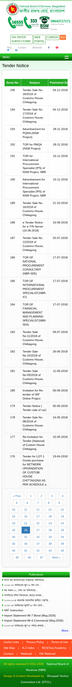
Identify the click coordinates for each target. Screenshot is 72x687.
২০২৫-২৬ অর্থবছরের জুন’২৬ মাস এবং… (23, 585)
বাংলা (63, 37)
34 (62, 537)
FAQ (9, 47)
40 (13, 550)
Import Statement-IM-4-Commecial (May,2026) (33, 620)
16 (25, 516)
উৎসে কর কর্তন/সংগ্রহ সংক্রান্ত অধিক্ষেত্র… (25, 580)
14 (62, 509)
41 (25, 550)
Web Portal (39, 39)
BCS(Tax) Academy (54, 647)
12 (37, 509)
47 (41, 557)
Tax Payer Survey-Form (20, 39)
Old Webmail (47, 653)
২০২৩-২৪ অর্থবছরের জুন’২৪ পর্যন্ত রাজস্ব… (25, 625)
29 (62, 530)
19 (62, 516)
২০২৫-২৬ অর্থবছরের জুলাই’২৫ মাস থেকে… (24, 605)
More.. (66, 630)
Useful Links (11, 642)
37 (38, 543)
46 (29, 557)
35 (13, 543)
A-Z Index (28, 647)
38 (50, 543)
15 (13, 516)
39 (62, 543)
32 (38, 537)
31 (25, 537)
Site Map (9, 647)
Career (52, 37)
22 (38, 523)
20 (13, 523)
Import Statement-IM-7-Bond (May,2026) (30, 615)
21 (25, 523)
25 (13, 530)
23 (50, 523)
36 (25, 543)
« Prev (17, 496)
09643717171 (60, 21)
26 (25, 530)
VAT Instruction (13, 610)
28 (50, 530)
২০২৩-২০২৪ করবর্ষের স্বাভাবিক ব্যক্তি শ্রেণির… (27, 600)
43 (50, 550)
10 (13, 509)
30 (13, 537)
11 (25, 509)
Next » (56, 557)
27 (38, 530)
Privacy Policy (35, 642)
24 (62, 523)
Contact (22, 47)
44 (62, 550)
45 (17, 557)
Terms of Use (59, 642)
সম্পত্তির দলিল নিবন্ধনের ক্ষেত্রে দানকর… (24, 595)
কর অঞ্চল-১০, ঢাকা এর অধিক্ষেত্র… (21, 590)
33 (50, 537)
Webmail (37, 47)
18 (50, 516)
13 (50, 509)
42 (38, 550)
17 (38, 516)
